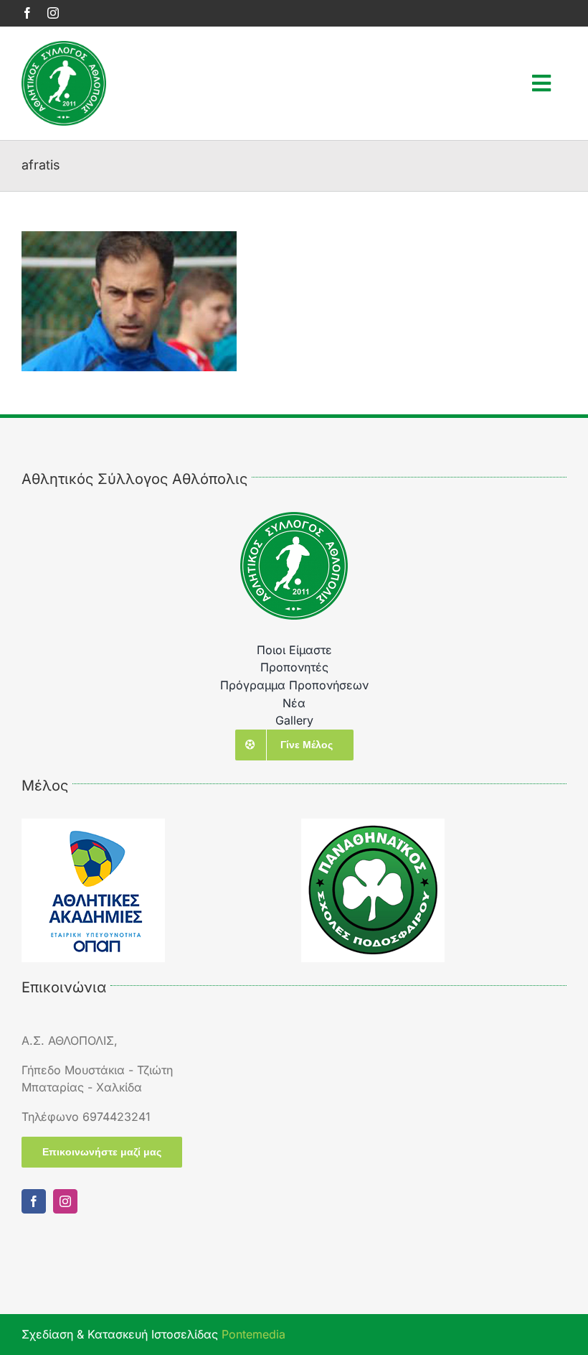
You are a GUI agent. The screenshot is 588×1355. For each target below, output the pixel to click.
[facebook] (27, 13)
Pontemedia (253, 1334)
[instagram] (53, 13)
